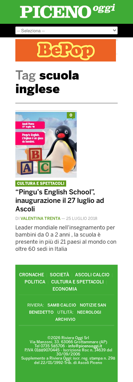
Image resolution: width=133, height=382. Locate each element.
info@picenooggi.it (85, 346)
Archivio (65, 319)
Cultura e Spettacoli (40, 183)
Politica (35, 281)
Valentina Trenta (40, 218)
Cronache (31, 274)
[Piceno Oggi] (67, 18)
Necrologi (89, 312)
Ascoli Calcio (92, 274)
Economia (65, 289)
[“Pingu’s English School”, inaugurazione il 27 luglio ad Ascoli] (46, 176)
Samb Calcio (61, 305)
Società (59, 274)
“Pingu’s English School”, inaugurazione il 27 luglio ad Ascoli (59, 200)
